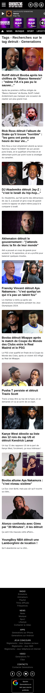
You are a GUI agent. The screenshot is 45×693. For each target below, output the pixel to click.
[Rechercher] (35, 4)
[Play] (3, 13)
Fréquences (22, 605)
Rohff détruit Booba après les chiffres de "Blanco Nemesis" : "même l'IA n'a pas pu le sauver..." (22, 80)
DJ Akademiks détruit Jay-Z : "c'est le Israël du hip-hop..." (21, 191)
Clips (22, 659)
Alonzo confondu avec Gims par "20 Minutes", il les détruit (22, 525)
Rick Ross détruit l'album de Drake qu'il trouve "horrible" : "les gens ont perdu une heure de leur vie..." (22, 136)
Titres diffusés (22, 603)
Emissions (22, 594)
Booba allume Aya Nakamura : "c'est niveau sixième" (22, 482)
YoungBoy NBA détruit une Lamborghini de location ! (20, 541)
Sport (30, 31)
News (9, 31)
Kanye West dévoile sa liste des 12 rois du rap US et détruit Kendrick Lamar (20, 437)
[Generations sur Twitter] (19, 673)
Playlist (22, 600)
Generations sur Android (23, 635)
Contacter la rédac (22, 625)
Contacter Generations (22, 667)
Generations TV (22, 656)
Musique (19, 31)
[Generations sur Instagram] (32, 673)
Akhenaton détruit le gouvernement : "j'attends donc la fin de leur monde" (20, 242)
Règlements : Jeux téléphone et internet (22, 649)
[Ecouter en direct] (30, 4)
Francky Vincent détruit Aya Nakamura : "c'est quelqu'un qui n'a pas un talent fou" (21, 291)
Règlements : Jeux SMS (22, 646)
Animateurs (22, 597)
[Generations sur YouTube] (25, 673)
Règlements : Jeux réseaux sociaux (22, 643)
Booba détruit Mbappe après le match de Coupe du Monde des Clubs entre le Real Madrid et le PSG (22, 342)
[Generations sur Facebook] (12, 673)
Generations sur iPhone (22, 632)
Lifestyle (22, 622)
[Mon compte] (41, 4)
